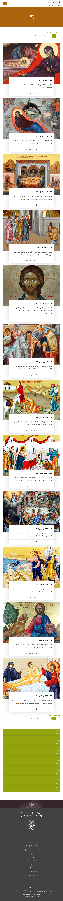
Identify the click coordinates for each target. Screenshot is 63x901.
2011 (57, 780)
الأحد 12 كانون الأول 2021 (43, 192)
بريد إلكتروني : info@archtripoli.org (31, 850)
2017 (57, 760)
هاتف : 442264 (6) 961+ (31, 846)
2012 (57, 777)
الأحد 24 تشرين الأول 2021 (44, 584)
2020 (57, 750)
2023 (57, 740)
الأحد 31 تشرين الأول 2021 (44, 529)
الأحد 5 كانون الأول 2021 (44, 247)
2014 (57, 770)
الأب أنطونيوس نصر (28, 894)
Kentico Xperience (34, 896)
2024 (57, 737)
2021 (57, 747)
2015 (57, 767)
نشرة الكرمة (31, 19)
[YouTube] (30, 887)
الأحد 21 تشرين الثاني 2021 (44, 361)
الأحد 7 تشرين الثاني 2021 (44, 473)
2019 (57, 754)
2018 (57, 757)
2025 (57, 734)
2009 (57, 787)
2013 (57, 774)
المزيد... (43, 87)
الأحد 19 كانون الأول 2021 (44, 136)
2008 (57, 790)
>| (30, 35)
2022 (57, 744)
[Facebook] (33, 887)
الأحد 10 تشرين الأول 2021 (44, 696)
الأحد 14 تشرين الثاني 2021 (43, 417)
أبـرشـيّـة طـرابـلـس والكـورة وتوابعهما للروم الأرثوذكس (52, 3)
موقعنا (31, 804)
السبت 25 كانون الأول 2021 (43, 80)
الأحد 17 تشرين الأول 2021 (44, 640)
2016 (57, 764)
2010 (57, 784)
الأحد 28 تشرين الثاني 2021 (43, 303)
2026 (57, 730)
